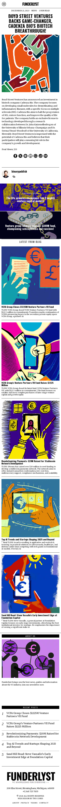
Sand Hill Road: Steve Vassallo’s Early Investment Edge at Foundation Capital (29, 616)
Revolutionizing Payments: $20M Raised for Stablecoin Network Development (28, 462)
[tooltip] (15, 156)
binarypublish (19, 171)
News (34, 11)
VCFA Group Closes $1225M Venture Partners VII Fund (27, 307)
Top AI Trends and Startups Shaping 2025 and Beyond (27, 539)
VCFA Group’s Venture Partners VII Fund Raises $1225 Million (27, 384)
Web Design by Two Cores (30, 798)
